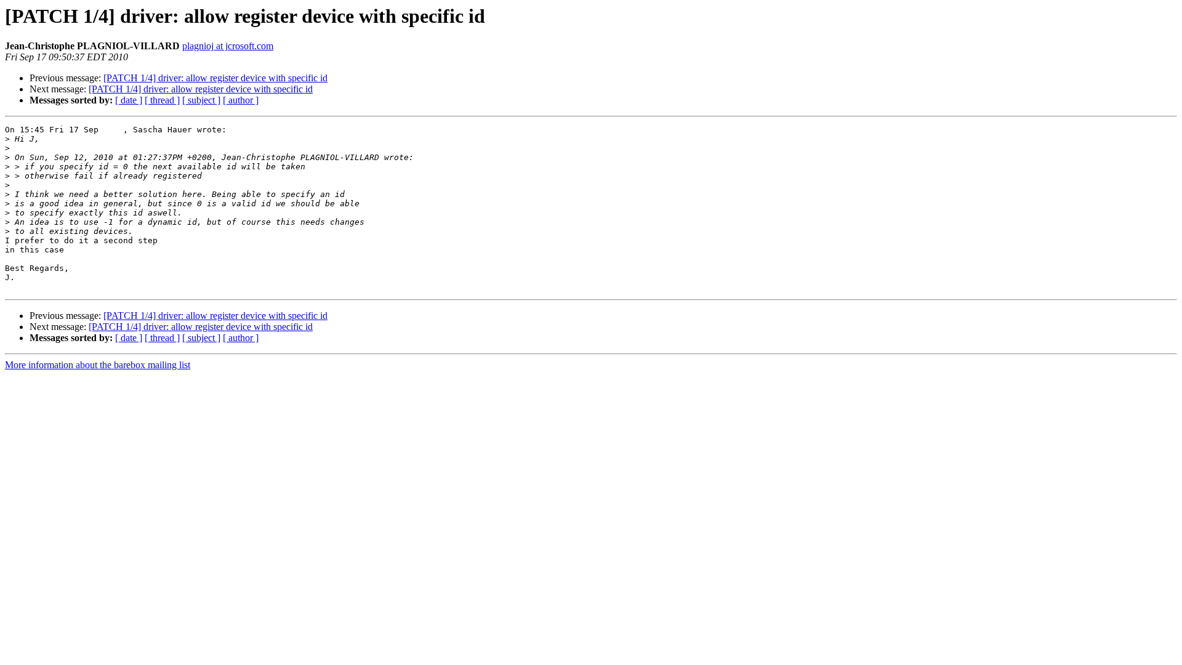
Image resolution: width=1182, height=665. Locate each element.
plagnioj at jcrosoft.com (227, 46)
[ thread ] (162, 100)
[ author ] (241, 100)
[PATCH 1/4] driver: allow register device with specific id (215, 78)
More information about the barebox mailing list (97, 365)
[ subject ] (201, 100)
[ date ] (128, 100)
